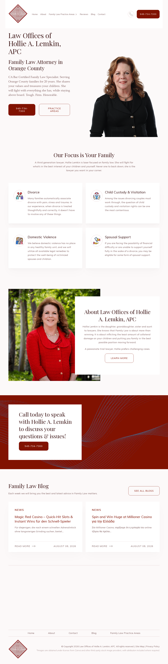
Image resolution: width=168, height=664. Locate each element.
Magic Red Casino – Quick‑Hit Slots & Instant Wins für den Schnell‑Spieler (44, 519)
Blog (93, 14)
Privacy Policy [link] (153, 646)
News (19, 509)
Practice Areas (54, 110)
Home (35, 14)
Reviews (84, 14)
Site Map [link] (140, 646)
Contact (101, 14)
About (43, 14)
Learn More (119, 358)
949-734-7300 (148, 14)
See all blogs (144, 490)
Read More (22, 546)
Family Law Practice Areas (62, 14)
